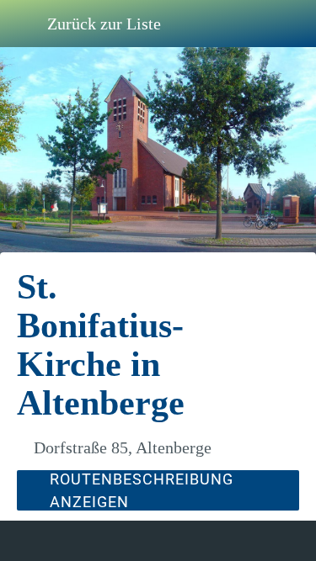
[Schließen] (23, 23)
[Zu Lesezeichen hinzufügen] (254, 541)
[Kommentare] (61, 541)
